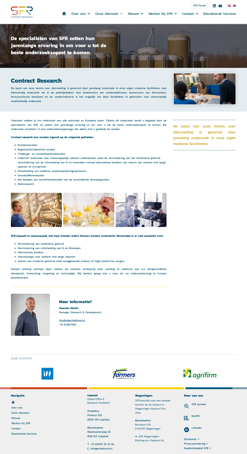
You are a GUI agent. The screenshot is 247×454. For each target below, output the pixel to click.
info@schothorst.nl (101, 448)
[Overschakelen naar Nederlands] (229, 6)
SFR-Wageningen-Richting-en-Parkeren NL (149, 438)
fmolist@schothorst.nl (72, 320)
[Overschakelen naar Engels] (234, 6)
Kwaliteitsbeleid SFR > (197, 448)
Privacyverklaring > (196, 444)
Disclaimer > (191, 439)
